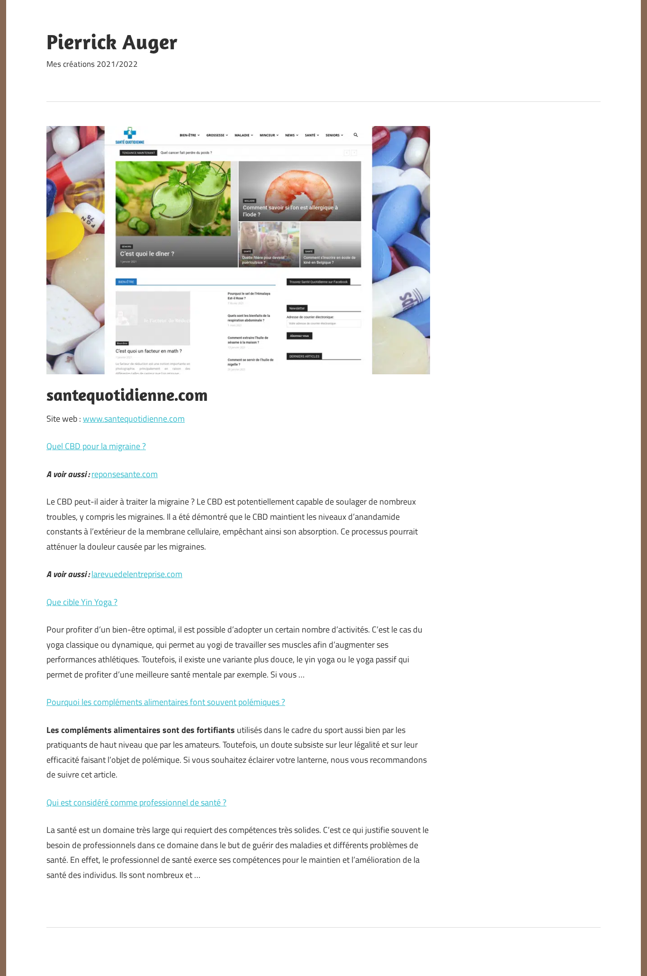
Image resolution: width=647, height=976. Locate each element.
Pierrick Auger (112, 41)
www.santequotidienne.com (134, 418)
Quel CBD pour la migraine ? (96, 446)
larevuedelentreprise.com (136, 574)
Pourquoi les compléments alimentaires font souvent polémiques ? (165, 702)
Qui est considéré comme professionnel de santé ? (136, 802)
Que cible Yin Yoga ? (81, 602)
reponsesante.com (124, 474)
